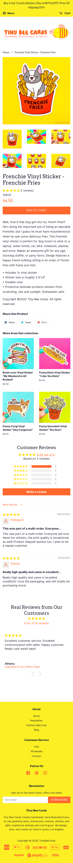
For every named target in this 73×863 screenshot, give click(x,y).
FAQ (36, 746)
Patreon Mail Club (36, 725)
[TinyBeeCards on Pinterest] (37, 773)
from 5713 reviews (36, 623)
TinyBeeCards (47, 840)
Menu (10, 13)
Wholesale (36, 751)
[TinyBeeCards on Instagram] (45, 773)
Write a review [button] (36, 492)
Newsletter (36, 720)
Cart (67, 13)
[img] (11, 514)
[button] (12, 190)
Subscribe (59, 799)
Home (6, 52)
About (36, 715)
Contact (36, 756)
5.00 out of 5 (46, 454)
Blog (36, 729)
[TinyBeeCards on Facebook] (28, 773)
